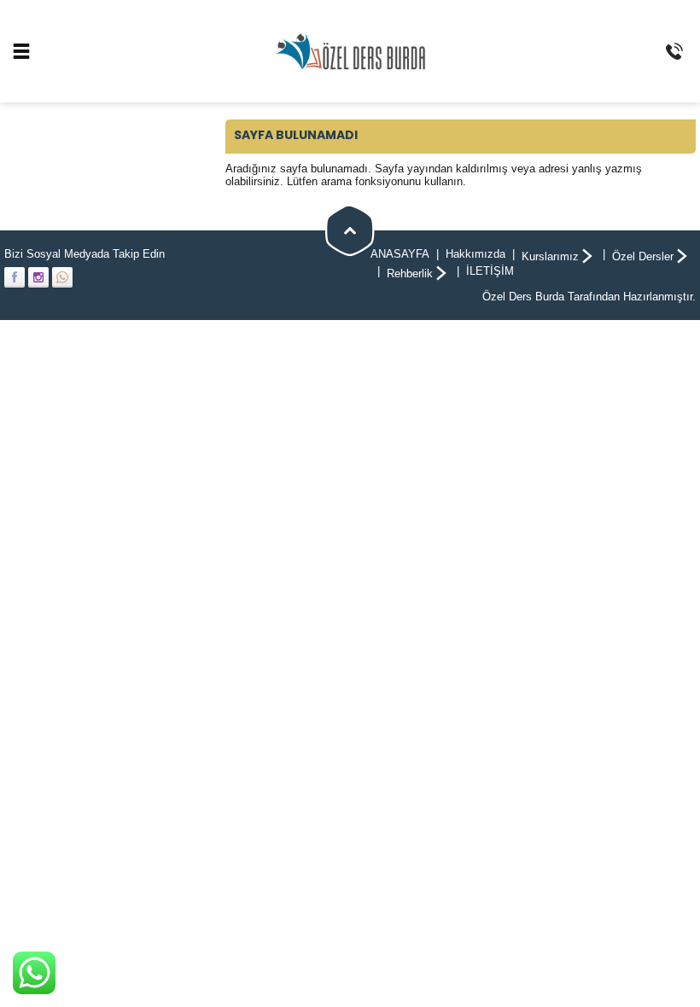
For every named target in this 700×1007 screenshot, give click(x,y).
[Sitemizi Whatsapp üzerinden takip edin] (62, 277)
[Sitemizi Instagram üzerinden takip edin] (38, 277)
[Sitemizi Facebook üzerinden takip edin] (14, 277)
